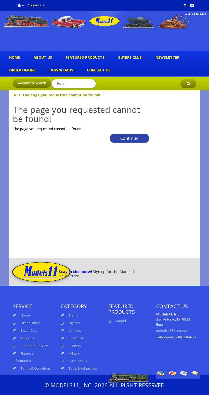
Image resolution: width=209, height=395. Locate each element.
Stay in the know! (75, 271)
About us (43, 57)
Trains (73, 315)
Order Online (22, 70)
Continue (129, 138)
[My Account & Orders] (21, 5)
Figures (74, 323)
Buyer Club (29, 330)
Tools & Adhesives (83, 368)
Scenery (75, 345)
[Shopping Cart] (184, 5)
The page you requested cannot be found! (61, 95)
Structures (77, 338)
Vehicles (75, 330)
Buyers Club (130, 57)
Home (14, 57)
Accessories (78, 360)
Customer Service (34, 345)
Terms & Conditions (36, 368)
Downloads (61, 70)
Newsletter (167, 57)
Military (74, 353)
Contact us (36, 5)
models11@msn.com (172, 330)
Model (121, 320)
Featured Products (85, 57)
